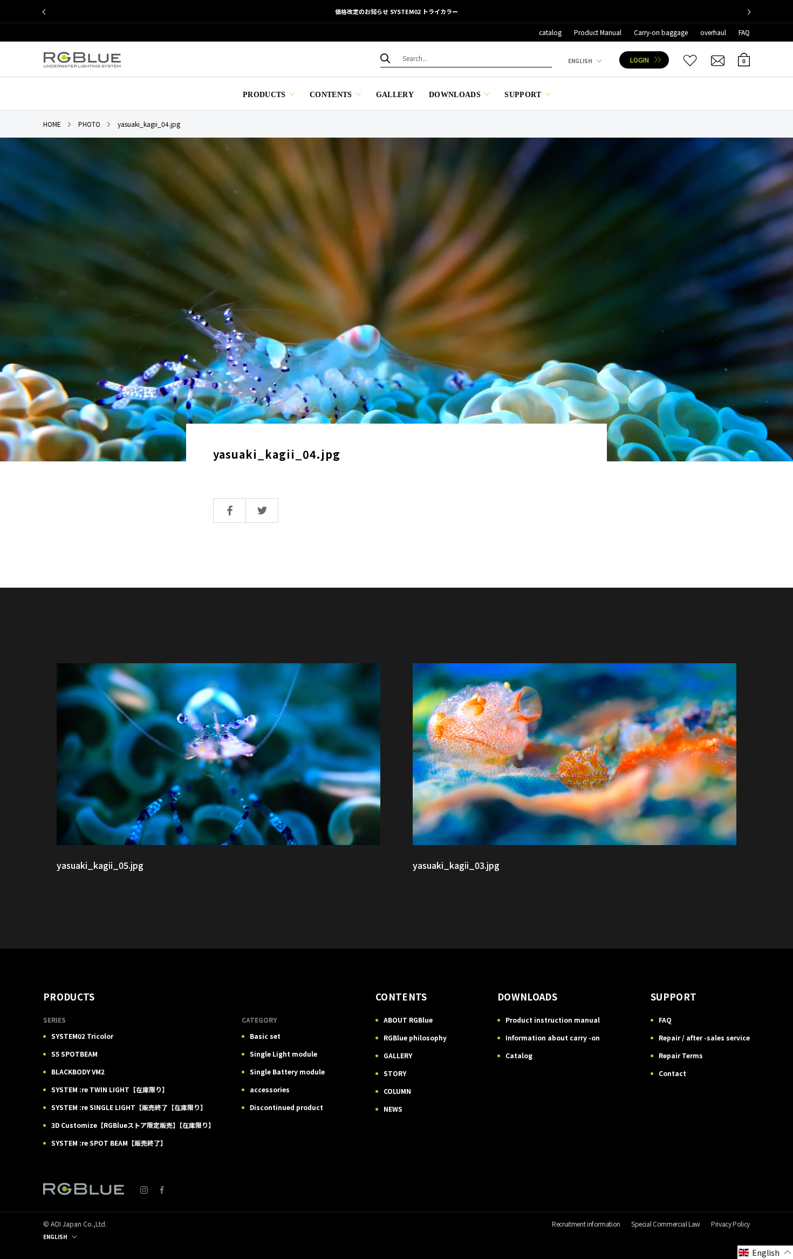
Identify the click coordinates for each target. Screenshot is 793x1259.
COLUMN (397, 1090)
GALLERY (395, 95)
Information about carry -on (552, 1037)
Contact (672, 1073)
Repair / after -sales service (704, 1037)
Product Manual (597, 32)
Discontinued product (286, 1107)
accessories (270, 1089)
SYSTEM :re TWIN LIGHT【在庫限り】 (109, 1089)
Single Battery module (287, 1071)
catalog (550, 32)
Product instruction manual (552, 1019)
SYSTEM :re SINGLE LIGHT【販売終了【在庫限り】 (129, 1107)
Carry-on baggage (661, 32)
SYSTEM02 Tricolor (82, 1035)
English (580, 61)
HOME (52, 123)
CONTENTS (331, 95)
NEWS (393, 1108)
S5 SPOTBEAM (74, 1053)
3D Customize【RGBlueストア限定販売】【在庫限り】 (133, 1124)
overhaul (713, 32)
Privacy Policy (730, 1223)
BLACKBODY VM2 (78, 1071)
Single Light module (283, 1053)
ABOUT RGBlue (408, 1019)
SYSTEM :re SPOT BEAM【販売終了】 (109, 1142)
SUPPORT (522, 95)
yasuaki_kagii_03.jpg (456, 865)
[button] (765, 1252)
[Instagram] (144, 1189)
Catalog (518, 1055)
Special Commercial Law (665, 1223)
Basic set (265, 1035)
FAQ (744, 32)
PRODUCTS (264, 95)
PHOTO (89, 123)
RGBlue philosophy (415, 1037)
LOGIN (639, 59)
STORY (395, 1073)
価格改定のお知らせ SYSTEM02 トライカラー (396, 11)
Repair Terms (681, 1055)
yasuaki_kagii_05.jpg (100, 865)
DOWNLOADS (455, 95)
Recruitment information (586, 1223)
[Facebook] (162, 1189)
